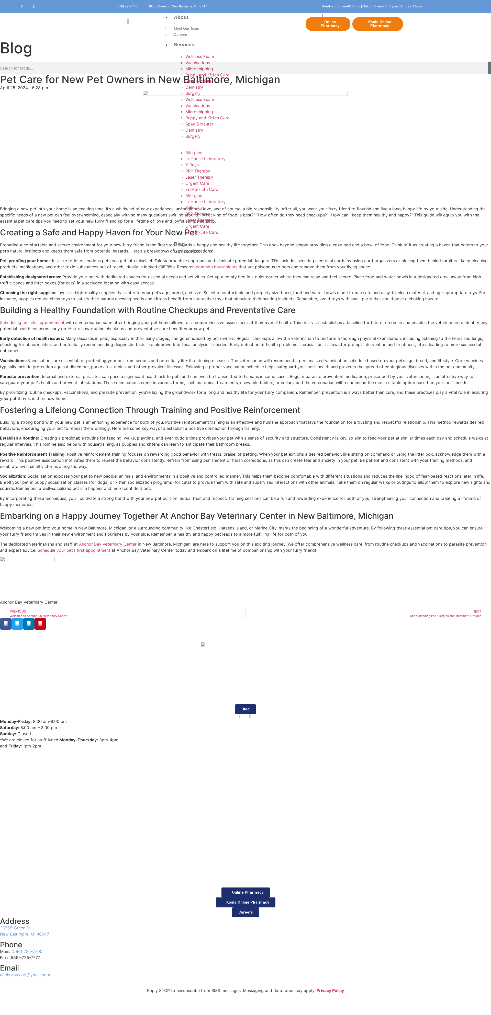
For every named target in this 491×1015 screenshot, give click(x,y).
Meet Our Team (186, 28)
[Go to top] (1, 885)
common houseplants (216, 266)
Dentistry (194, 87)
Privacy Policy (330, 990)
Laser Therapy (199, 177)
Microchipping (199, 68)
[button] (6, 624)
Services (184, 44)
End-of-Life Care (201, 189)
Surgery (192, 93)
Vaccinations (197, 62)
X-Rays (192, 164)
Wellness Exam (199, 56)
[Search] (489, 68)
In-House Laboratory (205, 158)
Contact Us (187, 251)
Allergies (193, 152)
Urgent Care (197, 183)
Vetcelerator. (279, 1006)
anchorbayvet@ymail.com (25, 974)
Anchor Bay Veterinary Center (108, 544)
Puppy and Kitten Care (207, 74)
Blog (179, 244)
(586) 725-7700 (27, 951)
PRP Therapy (197, 171)
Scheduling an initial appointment (32, 322)
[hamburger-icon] (326, 16)
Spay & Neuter (199, 81)
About (181, 17)
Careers (180, 34)
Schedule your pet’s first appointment (74, 550)
